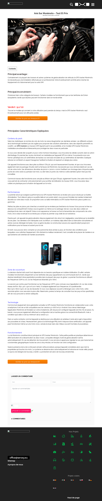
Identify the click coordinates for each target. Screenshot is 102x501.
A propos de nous (15, 465)
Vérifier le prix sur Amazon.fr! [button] (27, 118)
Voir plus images (51, 253)
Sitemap (11, 461)
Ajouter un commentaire (22, 411)
